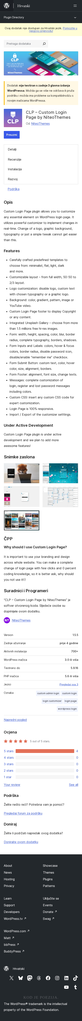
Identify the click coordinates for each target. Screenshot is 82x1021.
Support (9, 905)
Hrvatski (18, 969)
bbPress (11, 945)
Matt (9, 938)
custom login (69, 693)
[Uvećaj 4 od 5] (73, 492)
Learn (8, 898)
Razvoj (13, 179)
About (8, 866)
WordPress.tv (15, 919)
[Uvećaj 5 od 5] (34, 515)
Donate (50, 912)
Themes (48, 872)
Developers (12, 912)
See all (73, 785)
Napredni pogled (15, 720)
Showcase (50, 866)
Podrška (13, 189)
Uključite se (51, 898)
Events (48, 905)
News (8, 872)
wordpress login (67, 708)
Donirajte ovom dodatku (21, 842)
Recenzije (14, 159)
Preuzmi (11, 134)
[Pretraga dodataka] (44, 44)
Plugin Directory (14, 17)
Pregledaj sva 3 (68, 684)
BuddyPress (14, 951)
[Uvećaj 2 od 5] (73, 468)
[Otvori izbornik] (76, 5)
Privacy (9, 886)
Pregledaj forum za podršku (23, 813)
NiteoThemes (40, 123)
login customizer (52, 701)
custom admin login (48, 693)
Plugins (48, 879)
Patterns (49, 886)
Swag (49, 919)
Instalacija (15, 169)
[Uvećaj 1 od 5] (34, 468)
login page (71, 701)
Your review (12, 785)
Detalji (12, 149)
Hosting (9, 879)
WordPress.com (17, 931)
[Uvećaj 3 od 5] (34, 492)
